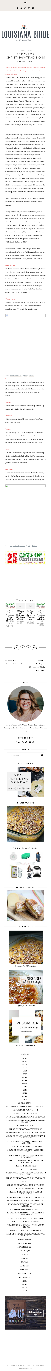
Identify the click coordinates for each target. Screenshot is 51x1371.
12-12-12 (25, 1182)
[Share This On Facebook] (16, 647)
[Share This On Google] (34, 647)
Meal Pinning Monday (25, 1166)
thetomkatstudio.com (15, 375)
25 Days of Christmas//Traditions (25, 1129)
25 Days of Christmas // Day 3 (25, 1222)
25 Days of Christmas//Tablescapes (25, 1147)
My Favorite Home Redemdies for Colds (25, 1117)
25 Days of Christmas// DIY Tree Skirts (25, 1197)
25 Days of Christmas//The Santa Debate (25, 1178)
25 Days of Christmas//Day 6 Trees (25, 1209)
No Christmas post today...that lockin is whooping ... (25, 1174)
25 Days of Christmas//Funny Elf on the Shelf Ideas (25, 1137)
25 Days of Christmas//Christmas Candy (25, 1133)
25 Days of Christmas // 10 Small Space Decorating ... (25, 1214)
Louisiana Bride (26, 1365)
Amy (25, 375)
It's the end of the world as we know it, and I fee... (25, 1142)
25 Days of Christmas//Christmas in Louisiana (25, 1205)
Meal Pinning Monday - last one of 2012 (25, 1106)
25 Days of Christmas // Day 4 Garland (25, 1218)
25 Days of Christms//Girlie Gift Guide (25, 1185)
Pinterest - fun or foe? (25, 1113)
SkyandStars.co (25, 1368)
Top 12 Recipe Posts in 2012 (25, 1110)
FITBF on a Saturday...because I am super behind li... (25, 1235)
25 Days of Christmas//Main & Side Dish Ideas (25, 1151)
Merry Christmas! (25, 1126)
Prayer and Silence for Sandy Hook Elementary (25, 1156)
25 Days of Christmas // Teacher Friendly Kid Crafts (25, 1161)
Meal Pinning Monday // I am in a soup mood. (25, 1226)
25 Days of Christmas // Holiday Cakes (25, 1201)
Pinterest (31, 375)
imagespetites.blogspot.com (17, 546)
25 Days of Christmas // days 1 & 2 (25, 1230)
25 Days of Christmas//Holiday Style (25, 1188)
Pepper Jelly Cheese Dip (25, 1005)
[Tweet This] (22, 647)
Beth (29, 546)
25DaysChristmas (25, 50)
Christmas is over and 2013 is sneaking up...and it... (25, 1121)
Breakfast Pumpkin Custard (25, 966)
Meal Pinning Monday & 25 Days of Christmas (25, 1193)
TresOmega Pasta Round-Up (25, 1045)
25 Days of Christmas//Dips (25, 1169)
